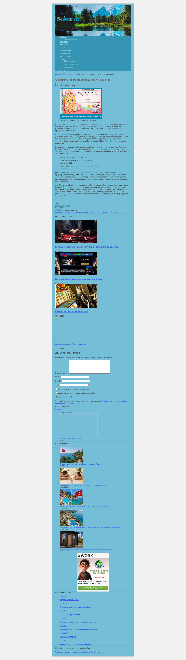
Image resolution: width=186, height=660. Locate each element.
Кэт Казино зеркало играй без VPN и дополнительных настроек (88, 247)
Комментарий (61, 373)
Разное (63, 59)
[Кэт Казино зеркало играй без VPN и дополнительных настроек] (76, 243)
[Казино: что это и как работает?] (76, 307)
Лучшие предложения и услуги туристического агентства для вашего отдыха (87, 506)
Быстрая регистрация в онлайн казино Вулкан (79, 279)
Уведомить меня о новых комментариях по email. (79, 389)
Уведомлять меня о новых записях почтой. (76, 393)
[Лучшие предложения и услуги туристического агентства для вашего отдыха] (71, 504)
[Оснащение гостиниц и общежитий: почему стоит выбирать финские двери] (71, 547)
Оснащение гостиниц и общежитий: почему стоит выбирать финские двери (86, 549)
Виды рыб (64, 42)
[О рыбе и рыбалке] (67, 27)
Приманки (64, 45)
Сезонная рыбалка (67, 50)
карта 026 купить (62, 206)
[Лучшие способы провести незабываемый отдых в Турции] (71, 462)
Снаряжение (65, 53)
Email (58, 381)
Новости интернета (71, 64)
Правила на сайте (70, 39)
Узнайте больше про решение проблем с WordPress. (77, 652)
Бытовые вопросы (67, 56)
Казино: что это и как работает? (71, 311)
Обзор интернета (70, 61)
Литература (68, 67)
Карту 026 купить (112, 141)
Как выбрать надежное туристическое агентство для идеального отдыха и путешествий (90, 528)
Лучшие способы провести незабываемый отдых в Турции (80, 464)
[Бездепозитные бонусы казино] (74, 340)
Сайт (57, 385)
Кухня (62, 47)
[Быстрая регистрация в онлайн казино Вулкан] (76, 275)
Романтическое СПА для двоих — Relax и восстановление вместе (83, 485)
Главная (58, 74)
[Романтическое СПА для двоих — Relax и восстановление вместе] (71, 483)
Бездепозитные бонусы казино (71, 344)
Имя (57, 377)
